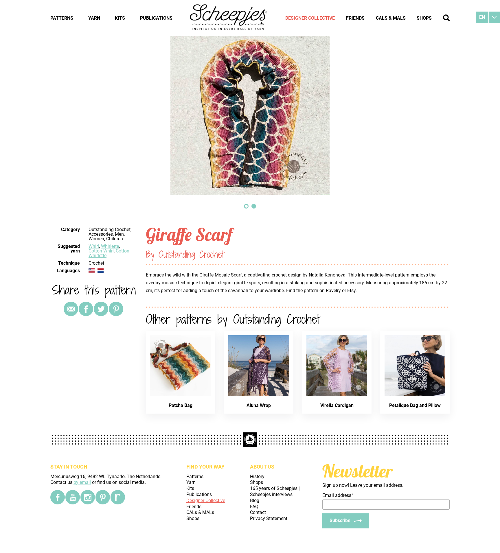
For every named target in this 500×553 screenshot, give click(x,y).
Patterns (61, 18)
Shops (424, 18)
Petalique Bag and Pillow (415, 405)
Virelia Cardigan (337, 405)
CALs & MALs (391, 18)
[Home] (229, 18)
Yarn (94, 18)
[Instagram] (87, 497)
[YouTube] (72, 497)
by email (82, 482)
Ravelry (333, 290)
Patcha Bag (180, 405)
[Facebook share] (86, 309)
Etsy (351, 290)
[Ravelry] (118, 497)
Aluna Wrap (259, 405)
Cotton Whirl (101, 251)
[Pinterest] (116, 309)
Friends (355, 18)
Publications (156, 18)
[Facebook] (57, 497)
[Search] (446, 17)
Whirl (94, 246)
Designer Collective (310, 18)
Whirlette (110, 246)
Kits (120, 18)
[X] (101, 309)
